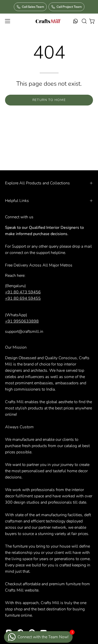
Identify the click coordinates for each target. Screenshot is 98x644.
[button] (83, 21)
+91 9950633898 (22, 321)
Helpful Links (17, 200)
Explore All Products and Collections (37, 183)
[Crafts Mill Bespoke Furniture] (48, 21)
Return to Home (49, 100)
